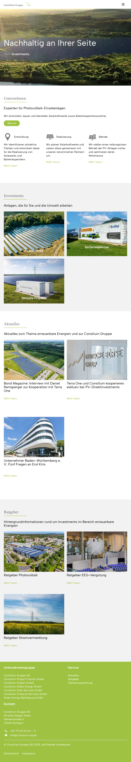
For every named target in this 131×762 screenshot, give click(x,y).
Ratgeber (11, 512)
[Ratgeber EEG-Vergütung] (97, 552)
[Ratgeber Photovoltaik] (34, 552)
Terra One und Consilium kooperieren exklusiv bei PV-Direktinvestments (95, 385)
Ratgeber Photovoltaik (21, 575)
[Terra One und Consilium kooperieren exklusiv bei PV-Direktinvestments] (97, 360)
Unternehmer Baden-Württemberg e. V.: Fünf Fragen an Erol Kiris (32, 462)
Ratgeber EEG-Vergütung (86, 575)
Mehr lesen (10, 398)
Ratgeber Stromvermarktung (25, 638)
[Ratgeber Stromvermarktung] (34, 614)
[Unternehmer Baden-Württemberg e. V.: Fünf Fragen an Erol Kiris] (34, 437)
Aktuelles (11, 324)
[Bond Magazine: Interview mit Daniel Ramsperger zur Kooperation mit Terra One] (34, 360)
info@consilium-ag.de (23, 735)
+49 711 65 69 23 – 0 (23, 730)
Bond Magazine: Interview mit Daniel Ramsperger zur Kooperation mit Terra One (33, 387)
